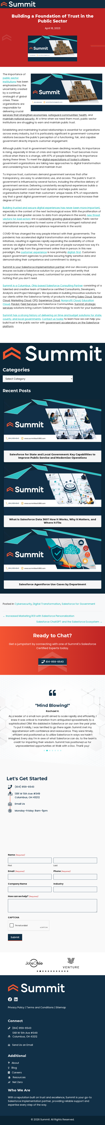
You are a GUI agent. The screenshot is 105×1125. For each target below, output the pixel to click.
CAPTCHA (13, 917)
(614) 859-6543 (24, 786)
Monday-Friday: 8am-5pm (31, 810)
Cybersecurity (23, 604)
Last (55, 865)
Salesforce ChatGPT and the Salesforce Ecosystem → (69, 621)
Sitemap (61, 1007)
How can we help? (23, 896)
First (10, 865)
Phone (62, 871)
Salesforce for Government (78, 604)
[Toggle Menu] (101, 4)
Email (16, 871)
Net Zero (17, 1082)
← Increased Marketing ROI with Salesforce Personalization (38, 616)
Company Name (17, 883)
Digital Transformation (46, 604)
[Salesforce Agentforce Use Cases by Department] (52, 579)
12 (67, 971)
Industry (58, 883)
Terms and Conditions (40, 1007)
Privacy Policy (16, 1007)
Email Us (20, 803)
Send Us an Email (22, 1045)
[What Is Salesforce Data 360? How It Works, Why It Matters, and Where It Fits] (52, 514)
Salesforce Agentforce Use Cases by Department (52, 584)
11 (64, 971)
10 (62, 971)
